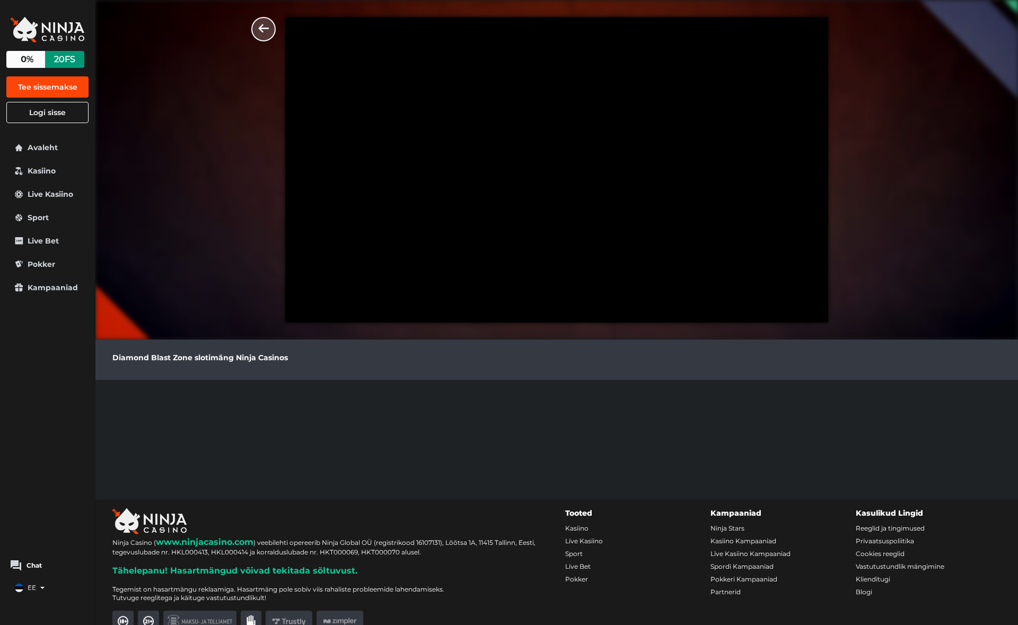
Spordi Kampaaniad (742, 566)
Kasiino (577, 528)
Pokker (576, 579)
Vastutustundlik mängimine (900, 566)
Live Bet (578, 566)
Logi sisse (47, 112)
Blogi (864, 592)
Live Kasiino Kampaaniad (750, 554)
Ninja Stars (727, 528)
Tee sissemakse (47, 87)
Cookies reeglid (880, 554)
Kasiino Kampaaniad (743, 541)
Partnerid (725, 592)
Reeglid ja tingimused (890, 528)
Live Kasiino (584, 541)
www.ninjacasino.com (204, 542)
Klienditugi (873, 579)
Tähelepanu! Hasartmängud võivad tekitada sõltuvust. (234, 571)
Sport (574, 554)
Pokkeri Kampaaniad (743, 579)
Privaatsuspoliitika (885, 541)
